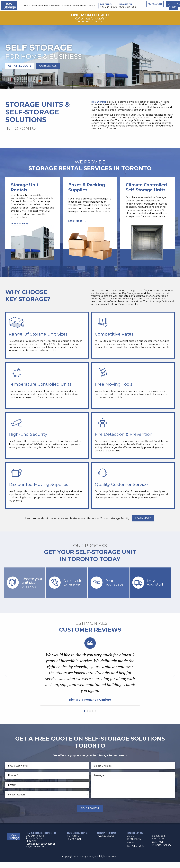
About (26, 5)
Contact (91, 5)
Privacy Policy (161, 845)
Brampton (37, 5)
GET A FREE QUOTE (19, 66)
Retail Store (79, 5)
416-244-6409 (108, 6)
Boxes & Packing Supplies (86, 187)
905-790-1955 (127, 6)
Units (47, 5)
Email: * (12, 785)
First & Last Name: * (18, 765)
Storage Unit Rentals (25, 187)
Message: (99, 775)
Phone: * (13, 775)
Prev (6, 674)
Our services (48, 66)
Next (173, 674)
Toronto (105, 4)
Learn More (18, 223)
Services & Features (61, 5)
